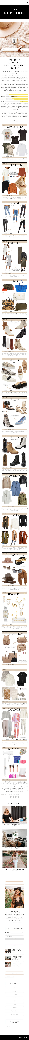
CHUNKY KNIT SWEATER (17, 198)
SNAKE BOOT (18, 355)
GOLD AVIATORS (23, 587)
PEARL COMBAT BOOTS (7, 469)
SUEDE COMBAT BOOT (18, 469)
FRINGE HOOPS (13, 626)
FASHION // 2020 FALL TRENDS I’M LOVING (14, 869)
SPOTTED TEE (11, 158)
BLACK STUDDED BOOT (14, 354)
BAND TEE (4, 158)
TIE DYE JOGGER (6, 743)
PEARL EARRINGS (5, 626)
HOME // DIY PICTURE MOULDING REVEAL (14, 847)
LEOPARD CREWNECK (16, 743)
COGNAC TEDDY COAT (14, 549)
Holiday (14, 997)
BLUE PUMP (24, 431)
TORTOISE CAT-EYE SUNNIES (8, 588)
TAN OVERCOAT (22, 548)
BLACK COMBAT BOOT (15, 470)
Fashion (10, 794)
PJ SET (12, 703)
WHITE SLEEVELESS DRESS (7, 275)
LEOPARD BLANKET (18, 703)
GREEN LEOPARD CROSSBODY (9, 313)
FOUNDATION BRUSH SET (17, 783)
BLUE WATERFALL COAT (8, 509)
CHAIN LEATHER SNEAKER (22, 393)
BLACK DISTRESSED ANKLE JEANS (17, 236)
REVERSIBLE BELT (14, 587)
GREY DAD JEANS (5, 236)
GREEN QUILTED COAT (13, 548)
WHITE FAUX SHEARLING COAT (16, 547)
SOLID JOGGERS (16, 742)
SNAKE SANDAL (17, 431)
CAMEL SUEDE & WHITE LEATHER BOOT (10, 353)
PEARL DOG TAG (6, 627)
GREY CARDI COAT (18, 509)
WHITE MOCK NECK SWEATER (9, 197)
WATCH (17, 628)
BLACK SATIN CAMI (19, 158)
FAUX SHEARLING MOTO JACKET (8, 508)
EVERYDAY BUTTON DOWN (18, 159)
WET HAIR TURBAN (13, 781)
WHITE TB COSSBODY (7, 314)
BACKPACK (8, 666)
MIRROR (12, 782)
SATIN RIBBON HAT (6, 587)
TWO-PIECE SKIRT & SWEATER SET (19, 276)
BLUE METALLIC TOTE (21, 313)
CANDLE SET (23, 704)
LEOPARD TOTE (14, 315)
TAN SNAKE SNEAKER (6, 392)
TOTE (22, 666)
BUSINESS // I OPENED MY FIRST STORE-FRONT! (14, 825)
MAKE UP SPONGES (19, 782)
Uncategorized (15, 794)
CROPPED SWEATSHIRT (7, 742)
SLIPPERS (18, 704)
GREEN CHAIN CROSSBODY (19, 314)
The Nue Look (16, 952)
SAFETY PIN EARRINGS (16, 627)
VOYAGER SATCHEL (15, 666)
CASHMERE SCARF (19, 588)
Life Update (14, 1004)
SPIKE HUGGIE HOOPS (22, 626)
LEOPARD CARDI (6, 703)
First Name (7, 932)
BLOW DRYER (5, 781)
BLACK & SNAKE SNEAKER (17, 392)
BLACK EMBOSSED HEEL (7, 431)
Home (14, 1001)
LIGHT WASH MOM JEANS (7, 235)
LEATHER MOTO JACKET (22, 508)
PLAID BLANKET (11, 704)
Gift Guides (14, 994)
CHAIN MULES (12, 393)
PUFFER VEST (5, 547)
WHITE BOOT (24, 470)
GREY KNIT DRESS (18, 275)
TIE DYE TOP (24, 742)
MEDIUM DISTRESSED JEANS (20, 235)
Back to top (22, 1037)
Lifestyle (14, 1007)
